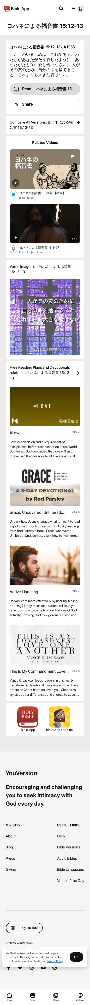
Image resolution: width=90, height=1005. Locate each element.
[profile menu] (77, 8)
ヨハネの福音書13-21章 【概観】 (46, 193)
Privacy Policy (55, 961)
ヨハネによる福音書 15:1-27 (43, 247)
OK (76, 957)
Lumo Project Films (31, 252)
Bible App (28, 730)
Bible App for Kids (59, 730)
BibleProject (26, 197)
